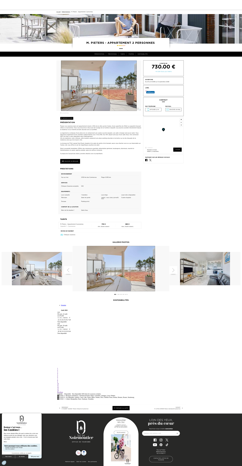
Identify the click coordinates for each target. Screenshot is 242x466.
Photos (131, 54)
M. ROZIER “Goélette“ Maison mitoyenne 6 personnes (75, 408)
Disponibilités (143, 54)
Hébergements (66, 11)
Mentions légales (69, 461)
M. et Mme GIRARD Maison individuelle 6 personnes (167, 408)
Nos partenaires (92, 461)
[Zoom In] (181, 119)
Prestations (112, 54)
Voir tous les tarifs (164, 71)
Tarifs (122, 54)
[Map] (163, 131)
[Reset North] (181, 125)
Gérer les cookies (81, 461)
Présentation (99, 54)
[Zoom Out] (181, 122)
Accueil (58, 11)
